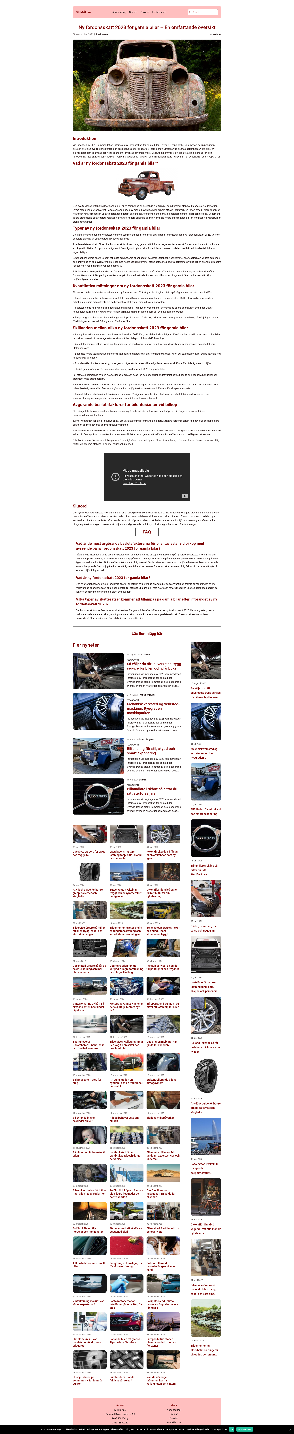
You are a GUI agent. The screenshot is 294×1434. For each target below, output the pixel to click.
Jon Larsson (102, 34)
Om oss (133, 12)
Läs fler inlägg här (147, 633)
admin (147, 654)
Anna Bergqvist (147, 695)
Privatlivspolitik (244, 1429)
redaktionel (215, 34)
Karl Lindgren (147, 739)
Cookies (144, 12)
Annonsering (119, 12)
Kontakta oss (159, 12)
